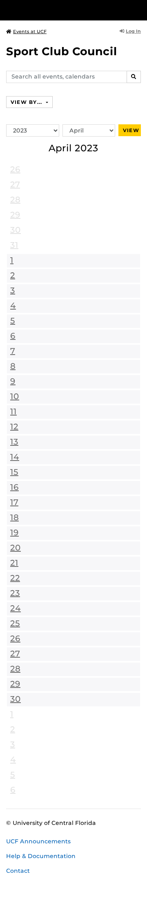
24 (15, 608)
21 (14, 563)
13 (14, 442)
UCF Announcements (38, 841)
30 (15, 230)
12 (14, 426)
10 (14, 396)
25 (15, 623)
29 (15, 215)
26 (15, 169)
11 (13, 411)
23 (15, 593)
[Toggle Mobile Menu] (139, 9)
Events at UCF (30, 31)
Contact (18, 870)
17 (14, 502)
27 (15, 184)
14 (14, 457)
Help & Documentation (41, 856)
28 (15, 199)
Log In (133, 31)
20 (15, 548)
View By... (27, 102)
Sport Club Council (61, 51)
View (131, 130)
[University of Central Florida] (62, 10)
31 (14, 245)
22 (15, 578)
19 (14, 532)
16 (14, 487)
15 (14, 472)
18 (14, 517)
